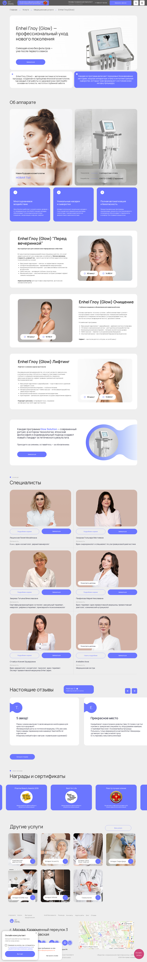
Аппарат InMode (51, 897)
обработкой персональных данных (20, 949)
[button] (120, 2)
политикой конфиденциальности (20, 947)
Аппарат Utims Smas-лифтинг (83, 861)
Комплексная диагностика (17, 861)
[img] (40, 508)
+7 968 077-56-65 (101, 3)
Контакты (69, 915)
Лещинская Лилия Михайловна (23, 537)
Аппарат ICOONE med (20, 898)
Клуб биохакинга (50, 915)
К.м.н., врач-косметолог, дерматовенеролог (29, 544)
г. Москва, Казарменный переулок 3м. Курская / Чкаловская (39, 932)
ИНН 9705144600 (65, 957)
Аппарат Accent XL (52, 861)
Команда (61, 915)
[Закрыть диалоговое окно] (36, 933)
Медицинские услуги (44, 9)
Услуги (25, 9)
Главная (13, 9)
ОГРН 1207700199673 (66, 955)
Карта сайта (79, 915)
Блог (87, 915)
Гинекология (87, 898)
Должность (14, 541)
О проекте (12, 915)
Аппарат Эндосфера (118, 861)
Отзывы (93, 915)
